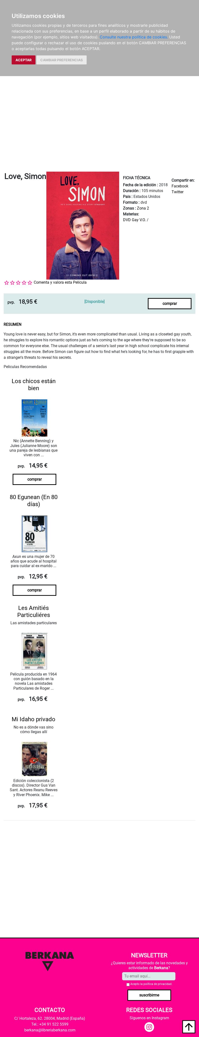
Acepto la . (151, 984)
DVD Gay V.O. (134, 220)
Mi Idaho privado (33, 719)
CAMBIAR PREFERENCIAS (61, 60)
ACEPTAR (24, 60)
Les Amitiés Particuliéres (33, 611)
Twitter (177, 192)
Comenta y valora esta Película (60, 282)
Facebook (180, 186)
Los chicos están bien (34, 385)
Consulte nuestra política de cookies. (134, 37)
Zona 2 (143, 208)
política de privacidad (157, 984)
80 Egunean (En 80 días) (34, 501)
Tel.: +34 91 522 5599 (49, 1024)
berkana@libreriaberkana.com (49, 1030)
